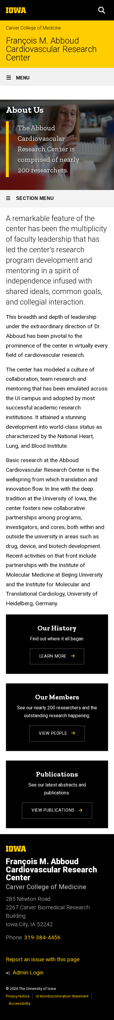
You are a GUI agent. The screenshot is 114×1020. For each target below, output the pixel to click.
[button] (101, 10)
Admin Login (28, 972)
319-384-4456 (42, 937)
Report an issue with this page (43, 959)
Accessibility (19, 1003)
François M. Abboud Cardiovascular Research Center (51, 49)
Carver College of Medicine (33, 28)
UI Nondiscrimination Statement (62, 996)
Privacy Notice (18, 996)
